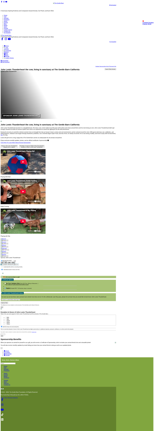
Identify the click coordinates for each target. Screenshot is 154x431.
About (5, 373)
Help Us (6, 383)
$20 (8, 317)
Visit (5, 367)
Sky (2, 135)
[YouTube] (6, 1)
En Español (112, 41)
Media (5, 376)
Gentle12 (6, 377)
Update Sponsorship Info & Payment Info (105, 66)
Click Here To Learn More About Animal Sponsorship (16, 142)
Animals (6, 369)
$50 (9, 262)
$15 (2, 262)
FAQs (114, 43)
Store (5, 382)
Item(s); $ (148, 23)
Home (7, 351)
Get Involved (113, 5)
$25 (6, 262)
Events (6, 374)
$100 (13, 262)
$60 (8, 319)
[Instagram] (4, 1)
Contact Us (105, 41)
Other (8, 324)
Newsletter (5, 60)
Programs (6, 370)
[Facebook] (2, 1)
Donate (7, 355)
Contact (7, 352)
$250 (8, 322)
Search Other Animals (110, 69)
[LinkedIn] (11, 1)
